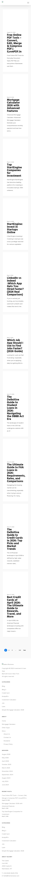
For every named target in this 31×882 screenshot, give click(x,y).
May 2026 (5, 758)
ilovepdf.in (9, 12)
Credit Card (9, 506)
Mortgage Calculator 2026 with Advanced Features (12, 805)
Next (24, 650)
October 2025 (6, 764)
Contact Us (7, 737)
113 (20, 650)
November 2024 (7, 771)
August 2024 (6, 778)
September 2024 (7, 774)
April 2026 (5, 761)
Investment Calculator (14, 141)
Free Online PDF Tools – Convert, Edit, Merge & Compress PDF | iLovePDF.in (14, 797)
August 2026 (6, 754)
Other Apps (6, 728)
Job (3, 703)
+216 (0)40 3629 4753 (10, 873)
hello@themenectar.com (11, 876)
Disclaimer (7, 741)
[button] (28, 2)
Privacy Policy (8, 744)
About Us (7, 734)
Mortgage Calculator (9, 724)
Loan (3, 706)
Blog (3, 686)
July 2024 (5, 781)
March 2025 (6, 768)
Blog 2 (4, 689)
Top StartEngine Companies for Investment (12, 813)
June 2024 (5, 785)
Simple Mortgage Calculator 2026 (16, 77)
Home (4, 721)
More (4, 731)
